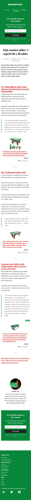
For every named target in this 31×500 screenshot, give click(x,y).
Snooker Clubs (4, 475)
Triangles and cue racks (6, 460)
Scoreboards (4, 468)
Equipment (3, 464)
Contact (3, 484)
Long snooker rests (5, 459)
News (2, 479)
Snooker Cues (7, 9)
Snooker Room (15, 9)
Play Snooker (23, 9)
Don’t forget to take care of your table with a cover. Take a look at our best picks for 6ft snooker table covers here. (15, 361)
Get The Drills (15, 35)
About (2, 483)
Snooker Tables (15, 60)
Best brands (4, 457)
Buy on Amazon (23, 160)
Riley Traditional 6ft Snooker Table (13, 172)
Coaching (3, 473)
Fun (2, 481)
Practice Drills (16, 11)
